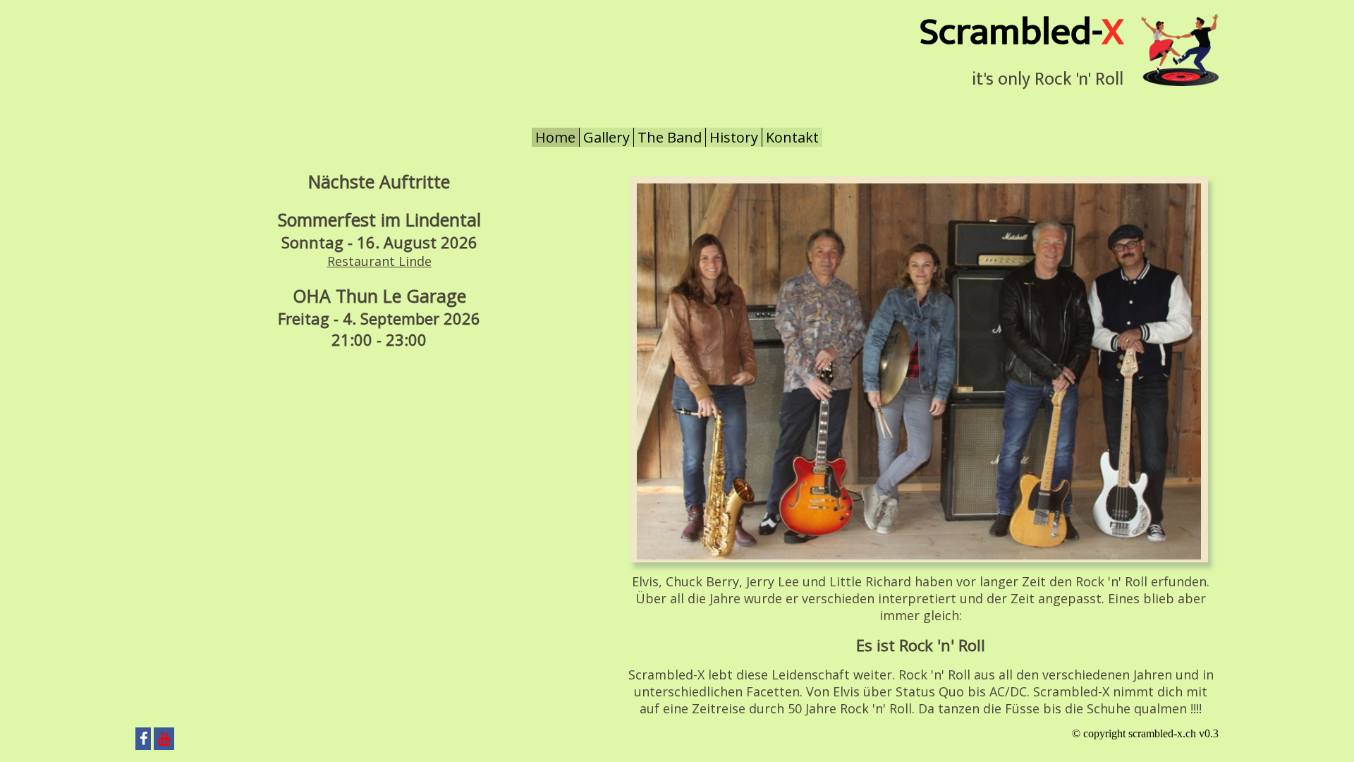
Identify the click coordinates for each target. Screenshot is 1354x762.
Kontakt (792, 137)
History (733, 137)
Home (555, 137)
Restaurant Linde (379, 261)
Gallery (606, 137)
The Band (670, 137)
